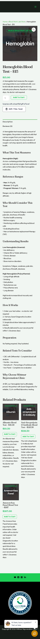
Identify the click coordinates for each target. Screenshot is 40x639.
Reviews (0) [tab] (7, 126)
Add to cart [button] (9, 434)
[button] (34, 30)
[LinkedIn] (25, 577)
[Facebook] (18, 577)
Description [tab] (8, 122)
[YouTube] (15, 577)
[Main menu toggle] (35, 6)
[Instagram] (22, 577)
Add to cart (19, 97)
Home (5, 21)
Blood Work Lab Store (17, 21)
